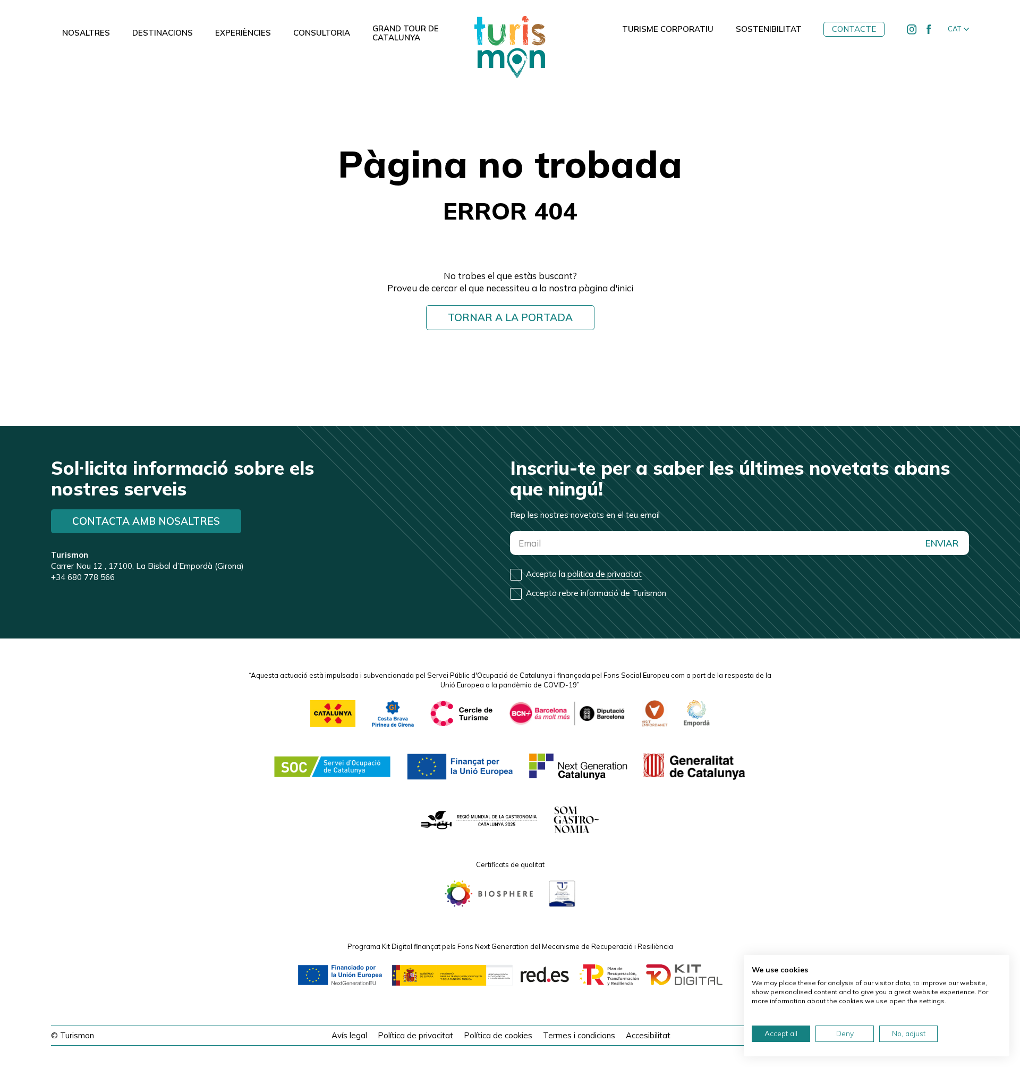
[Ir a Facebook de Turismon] (929, 29)
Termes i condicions (579, 1035)
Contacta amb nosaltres (146, 521)
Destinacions (162, 33)
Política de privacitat (415, 1035)
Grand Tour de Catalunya (405, 33)
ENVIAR (941, 543)
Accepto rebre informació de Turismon (596, 593)
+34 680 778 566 (83, 577)
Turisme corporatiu (667, 29)
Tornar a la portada (510, 317)
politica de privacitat (604, 574)
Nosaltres (86, 33)
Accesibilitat (648, 1035)
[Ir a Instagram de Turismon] (912, 29)
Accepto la (584, 574)
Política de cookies (498, 1035)
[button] (958, 29)
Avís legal (349, 1035)
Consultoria (321, 33)
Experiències (243, 33)
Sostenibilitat (769, 29)
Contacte (854, 29)
